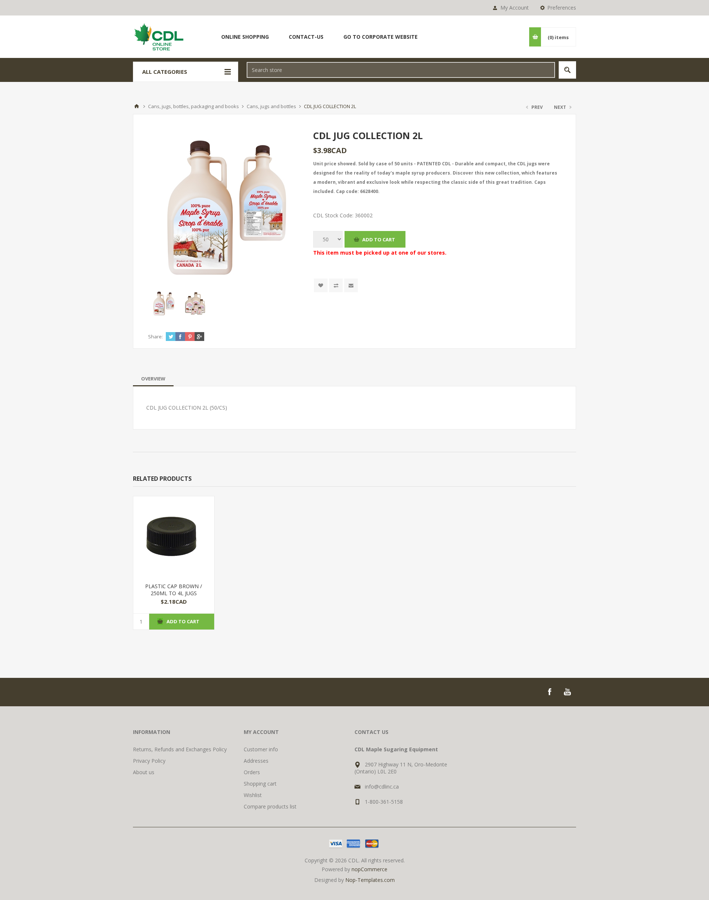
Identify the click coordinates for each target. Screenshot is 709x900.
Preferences (561, 7)
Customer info (261, 749)
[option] (163, 303)
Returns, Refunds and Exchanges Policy (180, 749)
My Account (514, 7)
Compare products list (270, 806)
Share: (155, 336)
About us (143, 772)
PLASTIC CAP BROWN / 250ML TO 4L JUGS (173, 590)
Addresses (256, 760)
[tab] (153, 378)
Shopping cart (260, 783)
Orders (252, 772)
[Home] (136, 106)
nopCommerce (369, 869)
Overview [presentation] (153, 378)
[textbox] (401, 70)
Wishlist (253, 795)
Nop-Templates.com (370, 879)
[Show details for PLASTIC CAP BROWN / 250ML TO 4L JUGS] (173, 536)
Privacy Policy (149, 760)
